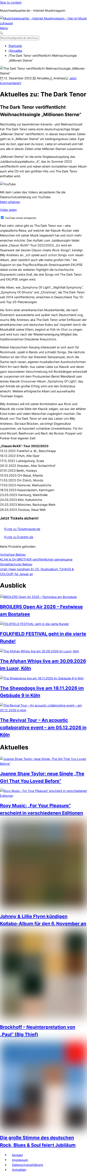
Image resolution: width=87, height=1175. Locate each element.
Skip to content (11, 2)
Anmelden (19, 1169)
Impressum (20, 1159)
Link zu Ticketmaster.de (23, 529)
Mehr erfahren (10, 202)
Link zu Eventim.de (20, 537)
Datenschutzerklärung (27, 1165)
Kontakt (17, 1155)
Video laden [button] (8, 210)
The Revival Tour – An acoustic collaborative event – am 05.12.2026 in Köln (43, 727)
